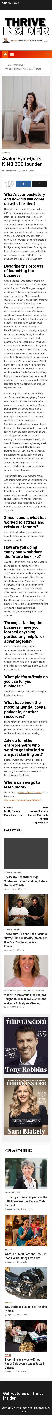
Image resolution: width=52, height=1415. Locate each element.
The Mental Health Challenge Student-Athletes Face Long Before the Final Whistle (25, 881)
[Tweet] (40, 184)
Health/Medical (10, 990)
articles (8, 1249)
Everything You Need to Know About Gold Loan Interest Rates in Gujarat (25, 1363)
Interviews (6, 152)
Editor (25, 1262)
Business (8, 1302)
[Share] (23, 184)
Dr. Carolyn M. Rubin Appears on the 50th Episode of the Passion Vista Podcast (26, 1201)
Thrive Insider (10, 171)
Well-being (18, 872)
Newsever (39, 1407)
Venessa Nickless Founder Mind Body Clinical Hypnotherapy (38, 815)
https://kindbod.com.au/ (29, 792)
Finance (8, 1355)
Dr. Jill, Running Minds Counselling (13, 811)
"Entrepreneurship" (12, 1192)
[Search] (47, 54)
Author (23, 889)
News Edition (28, 1209)
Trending (17, 929)
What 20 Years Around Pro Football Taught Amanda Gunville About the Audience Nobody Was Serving (25, 999)
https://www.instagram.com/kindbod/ (22, 800)
